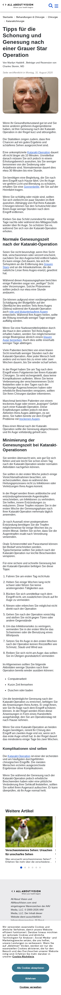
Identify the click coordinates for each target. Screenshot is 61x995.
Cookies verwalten (30, 987)
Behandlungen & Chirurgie (30, 17)
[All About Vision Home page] (18, 6)
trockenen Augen (29, 419)
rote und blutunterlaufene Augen (28, 311)
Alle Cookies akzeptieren (30, 967)
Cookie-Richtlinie (23, 956)
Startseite (8, 17)
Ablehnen (30, 978)
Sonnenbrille (31, 186)
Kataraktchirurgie (15, 21)
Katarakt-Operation (38, 152)
